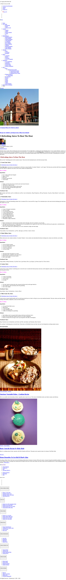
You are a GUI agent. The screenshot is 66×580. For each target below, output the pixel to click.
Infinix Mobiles (8, 48)
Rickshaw (7, 53)
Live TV (5, 11)
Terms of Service (6, 472)
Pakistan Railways (9, 74)
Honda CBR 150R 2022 (8, 516)
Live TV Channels (9, 59)
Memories (5, 540)
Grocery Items (8, 65)
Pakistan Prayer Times (12, 69)
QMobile (7, 45)
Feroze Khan (5, 562)
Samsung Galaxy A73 (7, 493)
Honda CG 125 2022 (7, 515)
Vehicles (4, 49)
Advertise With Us (6, 470)
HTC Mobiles (8, 42)
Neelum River (5, 553)
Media (4, 54)
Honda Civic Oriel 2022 (7, 505)
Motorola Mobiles (8, 46)
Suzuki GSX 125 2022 (7, 517)
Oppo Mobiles (8, 47)
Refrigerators (7, 63)
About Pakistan (8, 83)
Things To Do (8, 27)
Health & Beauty (3, 148)
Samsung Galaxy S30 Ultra (8, 494)
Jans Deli (4, 538)
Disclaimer (5, 473)
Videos (6, 82)
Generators (7, 62)
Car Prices (7, 52)
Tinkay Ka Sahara (6, 573)
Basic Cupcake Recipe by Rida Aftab (12, 448)
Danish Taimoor (6, 564)
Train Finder (10, 75)
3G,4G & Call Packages (7, 6)
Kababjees (5, 539)
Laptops (6, 30)
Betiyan (4, 572)
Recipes (6, 77)
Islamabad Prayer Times (15, 73)
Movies (6, 56)
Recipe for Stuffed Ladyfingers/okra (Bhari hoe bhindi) (14, 132)
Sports (6, 79)
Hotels (6, 26)
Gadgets (4, 28)
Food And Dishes (4, 391)
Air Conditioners (8, 61)
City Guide (5, 24)
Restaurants (7, 25)
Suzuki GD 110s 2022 (7, 519)
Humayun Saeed (6, 563)
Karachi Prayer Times (14, 70)
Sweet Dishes (7, 445)
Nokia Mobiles (8, 38)
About (4, 8)
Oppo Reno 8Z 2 (6, 496)
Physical (2, 454)
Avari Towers (5, 529)
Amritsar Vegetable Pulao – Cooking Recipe (14, 394)
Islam (6, 68)
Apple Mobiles (8, 40)
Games (6, 33)
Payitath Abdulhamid (7, 576)
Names (6, 80)
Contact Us (5, 9)
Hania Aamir (5, 561)
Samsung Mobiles (8, 39)
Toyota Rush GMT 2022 (8, 507)
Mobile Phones (6, 35)
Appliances (5, 60)
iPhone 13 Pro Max (7, 492)
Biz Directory (8, 76)
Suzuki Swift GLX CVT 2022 (9, 506)
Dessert (2, 445)
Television (7, 58)
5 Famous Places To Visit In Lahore (9, 127)
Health (6, 81)
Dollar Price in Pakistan (7, 84)
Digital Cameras (8, 32)
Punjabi (10, 391)
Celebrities (7, 55)
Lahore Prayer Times (14, 72)
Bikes (6, 51)
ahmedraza (3, 145)
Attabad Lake (5, 551)
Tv (5, 34)
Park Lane (5, 530)
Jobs (3, 469)
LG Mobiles (7, 41)
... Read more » (6, 462)
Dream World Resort (7, 526)
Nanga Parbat (5, 549)
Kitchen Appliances (9, 66)
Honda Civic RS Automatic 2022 (9, 504)
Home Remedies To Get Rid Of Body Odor (14, 457)
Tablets (6, 31)
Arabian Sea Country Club (8, 528)
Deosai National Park (7, 552)
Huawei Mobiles (8, 44)
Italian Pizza (5, 541)
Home (4, 23)
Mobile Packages (8, 37)
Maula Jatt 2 (5, 575)
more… (4, 67)
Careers (4, 7)
